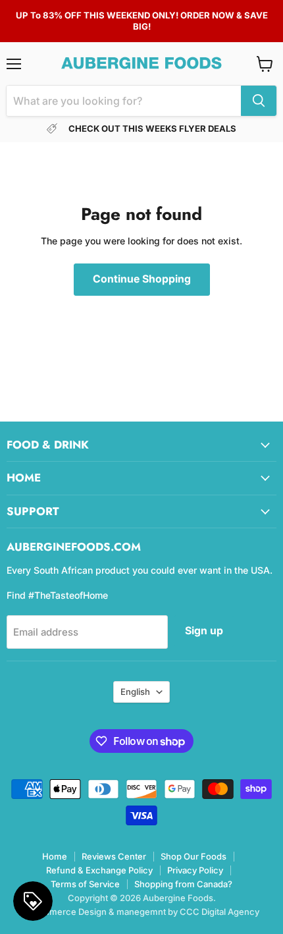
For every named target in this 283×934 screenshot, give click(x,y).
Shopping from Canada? (183, 884)
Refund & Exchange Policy (99, 870)
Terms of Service (85, 884)
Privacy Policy (195, 870)
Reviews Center (114, 856)
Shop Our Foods (193, 856)
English (135, 691)
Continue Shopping (142, 279)
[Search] (258, 101)
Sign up (204, 630)
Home (54, 856)
